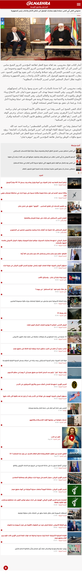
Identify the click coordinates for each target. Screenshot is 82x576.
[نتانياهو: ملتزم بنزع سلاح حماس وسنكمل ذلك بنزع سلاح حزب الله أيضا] (74, 254)
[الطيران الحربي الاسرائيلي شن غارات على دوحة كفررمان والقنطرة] (74, 218)
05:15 (55, 327)
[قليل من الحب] (71, 437)
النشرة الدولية (63, 184)
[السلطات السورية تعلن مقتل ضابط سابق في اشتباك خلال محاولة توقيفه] (74, 514)
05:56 (55, 527)
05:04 (55, 386)
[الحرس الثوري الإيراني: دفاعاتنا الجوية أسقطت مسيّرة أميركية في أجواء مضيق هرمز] (74, 490)
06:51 (55, 303)
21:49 (60, 410)
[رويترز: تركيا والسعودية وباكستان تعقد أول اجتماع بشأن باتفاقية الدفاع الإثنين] (74, 549)
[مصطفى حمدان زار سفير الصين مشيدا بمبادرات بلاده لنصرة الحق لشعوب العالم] (78, 168)
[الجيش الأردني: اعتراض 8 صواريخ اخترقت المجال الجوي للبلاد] (74, 325)
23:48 (55, 505)
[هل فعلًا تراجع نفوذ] (74, 290)
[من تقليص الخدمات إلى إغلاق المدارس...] (74, 207)
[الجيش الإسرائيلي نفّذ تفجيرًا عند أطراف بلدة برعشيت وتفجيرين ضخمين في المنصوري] (74, 230)
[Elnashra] (38, 3)
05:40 (55, 398)
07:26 (55, 245)
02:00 (56, 315)
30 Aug (50, 439)
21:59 (55, 515)
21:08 (57, 232)
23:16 (55, 480)
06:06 (55, 185)
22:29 (55, 268)
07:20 (55, 375)
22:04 (55, 363)
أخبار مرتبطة (75, 145)
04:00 (56, 422)
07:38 (55, 492)
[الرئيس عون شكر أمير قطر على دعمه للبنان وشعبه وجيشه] (74, 408)
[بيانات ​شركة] (74, 373)
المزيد (41, 175)
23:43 (55, 468)
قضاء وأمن (63, 220)
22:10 (57, 220)
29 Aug (56, 456)
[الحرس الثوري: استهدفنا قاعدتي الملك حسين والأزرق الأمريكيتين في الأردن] (74, 385)
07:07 (55, 540)
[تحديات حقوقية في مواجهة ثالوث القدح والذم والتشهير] (74, 420)
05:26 (55, 351)
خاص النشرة (63, 208)
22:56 (55, 198)
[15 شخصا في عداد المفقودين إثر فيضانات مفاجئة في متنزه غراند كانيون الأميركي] (74, 337)
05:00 (56, 291)
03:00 (56, 208)
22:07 (55, 256)
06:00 (56, 280)
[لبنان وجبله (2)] (74, 313)
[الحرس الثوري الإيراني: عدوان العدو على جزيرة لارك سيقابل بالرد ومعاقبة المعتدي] (74, 478)
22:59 (55, 551)
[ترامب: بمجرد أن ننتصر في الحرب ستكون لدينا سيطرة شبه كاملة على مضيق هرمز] (74, 349)
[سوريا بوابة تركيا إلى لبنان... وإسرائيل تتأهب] (74, 278)
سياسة (79, 15)
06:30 (55, 339)
